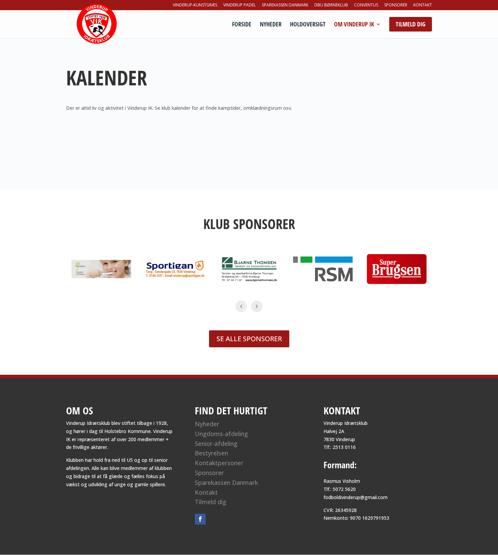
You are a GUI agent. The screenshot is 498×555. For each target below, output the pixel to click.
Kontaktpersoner (219, 463)
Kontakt (422, 5)
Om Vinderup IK (354, 25)
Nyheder (271, 25)
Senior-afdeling (216, 443)
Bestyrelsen (211, 453)
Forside (241, 25)
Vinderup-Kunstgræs (195, 5)
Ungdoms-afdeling (221, 434)
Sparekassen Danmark (285, 5)
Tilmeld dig (210, 502)
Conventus (366, 5)
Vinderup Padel (239, 5)
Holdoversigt (308, 25)
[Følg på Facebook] (200, 519)
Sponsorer (395, 5)
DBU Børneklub (331, 5)
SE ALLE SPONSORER (249, 338)
